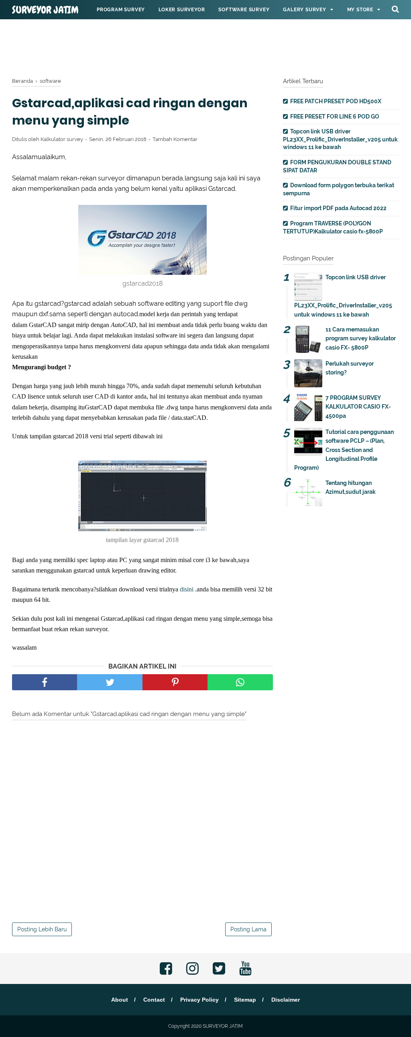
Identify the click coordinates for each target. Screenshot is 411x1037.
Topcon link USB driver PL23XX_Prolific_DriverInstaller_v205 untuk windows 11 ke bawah (340, 139)
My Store (360, 9)
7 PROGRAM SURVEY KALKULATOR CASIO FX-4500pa (358, 407)
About (119, 999)
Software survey (243, 9)
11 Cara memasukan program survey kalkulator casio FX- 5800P (361, 338)
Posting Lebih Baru (42, 929)
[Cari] (395, 8)
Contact (154, 999)
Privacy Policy (199, 999)
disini (186, 589)
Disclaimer (285, 999)
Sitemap (245, 999)
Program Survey (121, 9)
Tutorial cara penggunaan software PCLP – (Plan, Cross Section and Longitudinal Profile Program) (344, 450)
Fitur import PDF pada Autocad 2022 (338, 208)
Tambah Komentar (175, 139)
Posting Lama (248, 929)
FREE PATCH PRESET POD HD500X (335, 101)
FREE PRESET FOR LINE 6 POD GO (334, 116)
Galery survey (304, 9)
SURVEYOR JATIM (45, 10)
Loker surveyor (182, 9)
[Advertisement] (205, 46)
